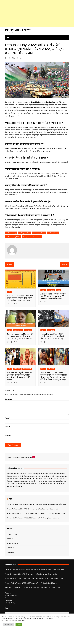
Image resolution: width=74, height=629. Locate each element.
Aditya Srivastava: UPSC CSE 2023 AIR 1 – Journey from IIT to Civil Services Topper (36, 513)
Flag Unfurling (25, 233)
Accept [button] (19, 624)
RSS (10, 499)
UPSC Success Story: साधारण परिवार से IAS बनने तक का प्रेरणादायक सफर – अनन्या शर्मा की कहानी (36, 504)
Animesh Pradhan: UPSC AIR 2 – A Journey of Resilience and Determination (33, 509)
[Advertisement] (37, 13)
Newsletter (10, 552)
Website (8, 435)
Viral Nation (28, 330)
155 (33, 457)
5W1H (20, 58)
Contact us (10, 548)
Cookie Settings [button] (8, 624)
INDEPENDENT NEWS (18, 30)
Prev (10, 264)
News (58, 290)
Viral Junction (18, 330)
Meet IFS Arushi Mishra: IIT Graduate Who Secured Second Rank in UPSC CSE (32, 587)
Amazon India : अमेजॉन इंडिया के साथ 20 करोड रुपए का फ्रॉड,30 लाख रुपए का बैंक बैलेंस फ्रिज (53, 296)
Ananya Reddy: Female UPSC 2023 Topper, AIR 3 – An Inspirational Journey (33, 518)
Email (7, 427)
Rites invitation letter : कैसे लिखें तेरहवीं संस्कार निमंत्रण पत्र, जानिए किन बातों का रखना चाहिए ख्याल (20, 297)
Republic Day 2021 (13, 237)
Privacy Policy (12, 534)
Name (7, 418)
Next (63, 264)
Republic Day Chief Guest (32, 237)
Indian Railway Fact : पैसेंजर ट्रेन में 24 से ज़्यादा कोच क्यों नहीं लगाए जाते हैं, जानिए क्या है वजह (52, 336)
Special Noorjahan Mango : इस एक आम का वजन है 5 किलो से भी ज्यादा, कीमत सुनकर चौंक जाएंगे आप (20, 336)
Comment (9, 399)
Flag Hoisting (12, 233)
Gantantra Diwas (40, 233)
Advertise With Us (13, 543)
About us (10, 539)
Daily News (51, 290)
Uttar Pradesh (27, 368)
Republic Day (54, 233)
